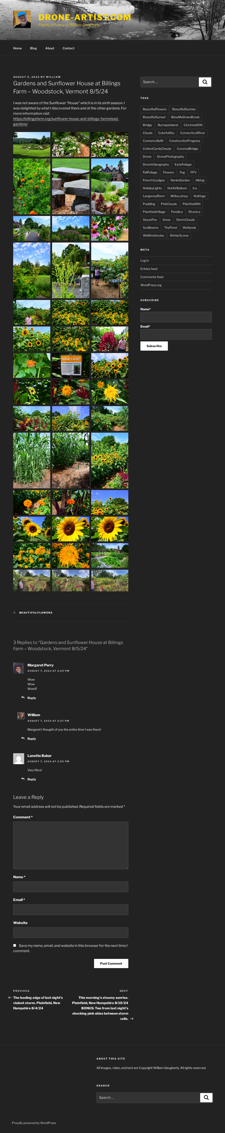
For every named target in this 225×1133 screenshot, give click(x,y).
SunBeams (150, 227)
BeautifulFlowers (36, 612)
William (53, 77)
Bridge (147, 125)
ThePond (170, 227)
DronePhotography (170, 156)
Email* (145, 326)
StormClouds (185, 219)
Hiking (200, 180)
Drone (147, 156)
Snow (167, 219)
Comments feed (151, 277)
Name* (145, 309)
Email (19, 900)
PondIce (177, 212)
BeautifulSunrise (184, 109)
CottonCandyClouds (157, 148)
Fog (182, 172)
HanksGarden (180, 180)
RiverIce (194, 212)
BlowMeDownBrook (185, 117)
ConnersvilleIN (153, 141)
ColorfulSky (166, 133)
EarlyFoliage (183, 164)
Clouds (147, 133)
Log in (144, 260)
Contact (68, 48)
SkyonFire (150, 219)
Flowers (168, 172)
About (49, 48)
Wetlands (189, 227)
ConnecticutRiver (192, 133)
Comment (23, 817)
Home (17, 48)
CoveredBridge (187, 148)
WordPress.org (150, 285)
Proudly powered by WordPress (34, 1123)
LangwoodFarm (154, 196)
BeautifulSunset (154, 117)
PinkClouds (169, 204)
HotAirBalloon (177, 188)
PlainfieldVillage (154, 212)
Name (19, 877)
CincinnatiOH (193, 125)
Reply (31, 698)
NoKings (200, 196)
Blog (33, 48)
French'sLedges (154, 180)
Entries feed (148, 269)
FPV (194, 172)
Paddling (149, 204)
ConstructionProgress (184, 141)
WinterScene (179, 235)
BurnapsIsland (168, 125)
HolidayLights (152, 188)
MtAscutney (179, 196)
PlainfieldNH (191, 204)
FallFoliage (150, 172)
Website (20, 923)
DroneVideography (156, 164)
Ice (195, 188)
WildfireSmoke (153, 235)
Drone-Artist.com (85, 17)
